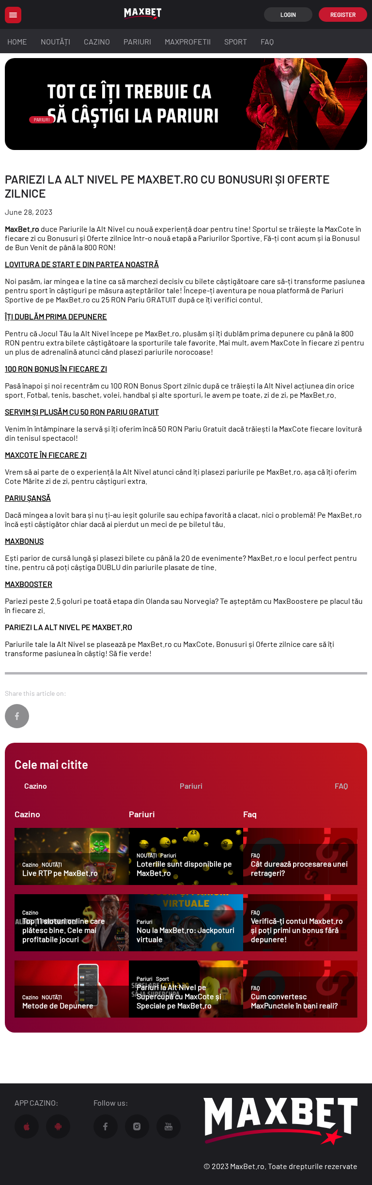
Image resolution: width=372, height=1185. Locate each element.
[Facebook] (17, 716)
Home (17, 41)
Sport (235, 41)
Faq (267, 41)
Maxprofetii (188, 41)
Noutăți (55, 41)
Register (343, 14)
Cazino (97, 41)
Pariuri (137, 41)
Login (288, 14)
